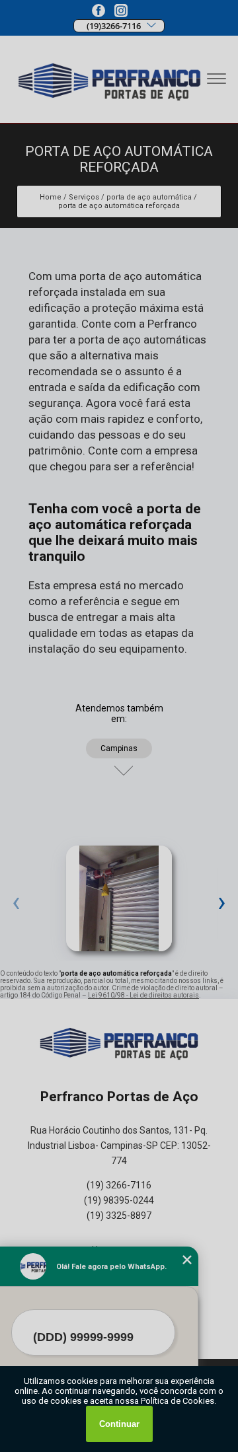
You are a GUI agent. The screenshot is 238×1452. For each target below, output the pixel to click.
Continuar (119, 1424)
